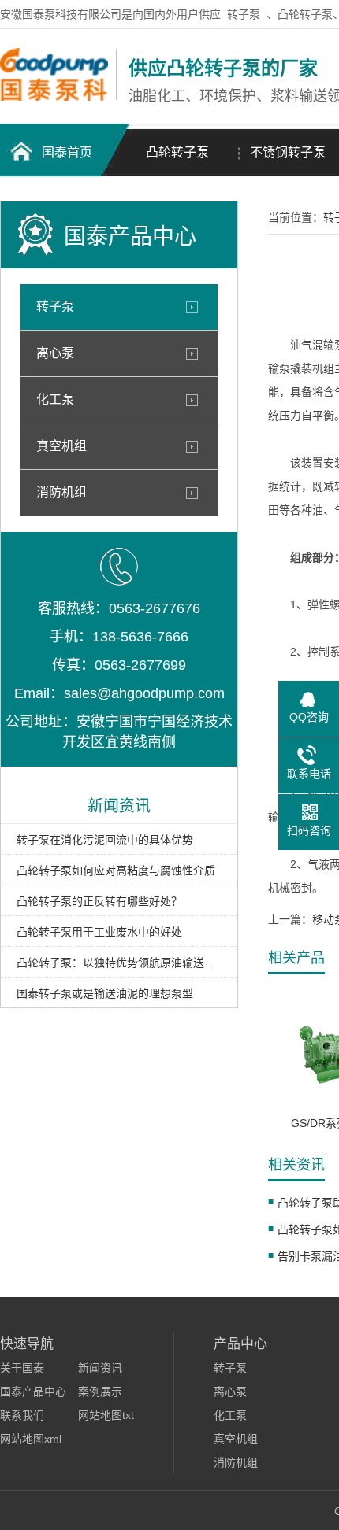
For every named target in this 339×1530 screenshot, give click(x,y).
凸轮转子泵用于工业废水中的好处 (99, 932)
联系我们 (22, 1415)
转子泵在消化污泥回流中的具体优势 (105, 839)
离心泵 (55, 353)
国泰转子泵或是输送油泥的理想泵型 (105, 993)
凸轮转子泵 (177, 152)
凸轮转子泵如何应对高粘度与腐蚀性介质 (116, 870)
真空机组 (61, 446)
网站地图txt (106, 1415)
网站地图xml (30, 1438)
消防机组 (61, 492)
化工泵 (55, 399)
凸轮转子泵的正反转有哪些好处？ (99, 901)
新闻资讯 (100, 1368)
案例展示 (100, 1391)
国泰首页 (67, 152)
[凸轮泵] (54, 97)
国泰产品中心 (33, 1391)
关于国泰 (22, 1368)
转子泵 (243, 14)
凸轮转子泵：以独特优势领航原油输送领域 (119, 962)
